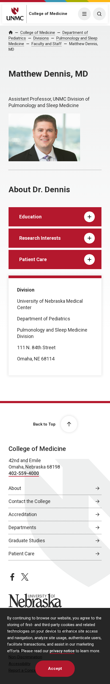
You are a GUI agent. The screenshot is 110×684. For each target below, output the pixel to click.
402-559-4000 (24, 473)
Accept (55, 668)
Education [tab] (30, 216)
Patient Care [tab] (33, 259)
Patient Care (21, 553)
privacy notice (62, 651)
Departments (22, 527)
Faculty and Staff (47, 43)
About (15, 488)
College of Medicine (48, 13)
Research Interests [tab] (40, 238)
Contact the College (29, 501)
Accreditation (23, 514)
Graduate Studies (27, 540)
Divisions (41, 38)
